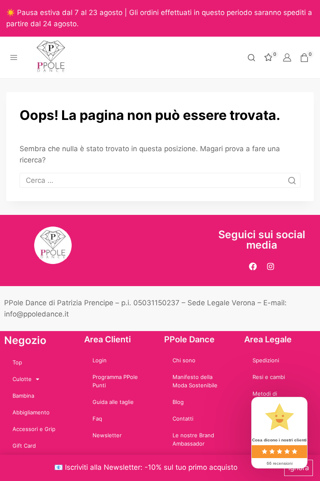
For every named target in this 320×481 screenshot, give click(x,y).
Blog (178, 402)
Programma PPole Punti (115, 381)
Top (17, 362)
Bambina (23, 395)
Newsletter (107, 435)
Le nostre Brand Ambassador (193, 439)
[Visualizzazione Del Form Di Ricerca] (251, 57)
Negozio (25, 340)
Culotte (22, 379)
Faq (97, 418)
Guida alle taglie (113, 402)
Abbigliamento (31, 412)
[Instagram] (271, 266)
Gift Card (24, 445)
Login (99, 360)
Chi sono (183, 360)
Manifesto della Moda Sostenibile (195, 381)
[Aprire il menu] (14, 57)
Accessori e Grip (33, 429)
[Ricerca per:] (160, 180)
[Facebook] (253, 266)
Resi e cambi (268, 377)
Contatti (182, 418)
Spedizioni (265, 360)
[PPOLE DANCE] (54, 57)
